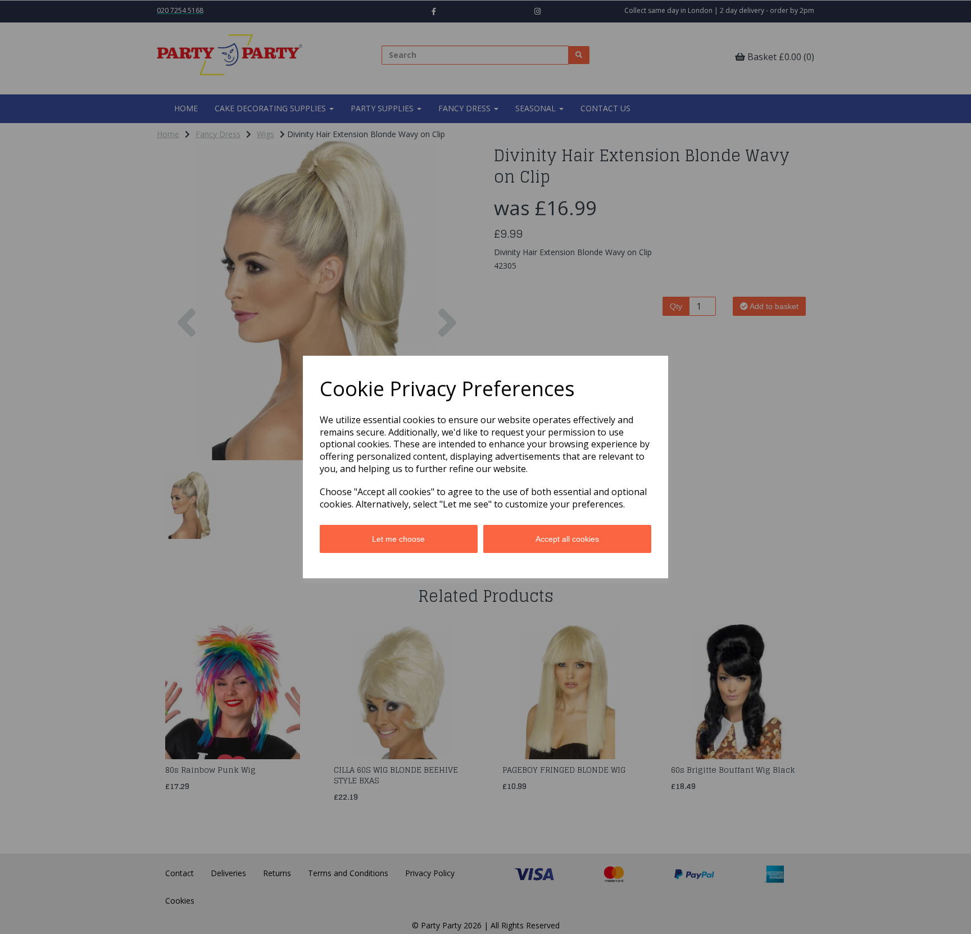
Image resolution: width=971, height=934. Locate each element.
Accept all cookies (567, 538)
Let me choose (398, 538)
